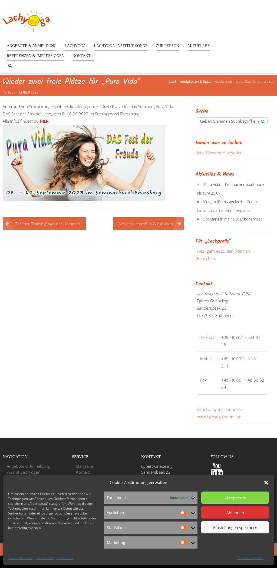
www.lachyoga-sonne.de (219, 416)
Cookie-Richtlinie (20, 558)
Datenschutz (44, 558)
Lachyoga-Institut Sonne (121, 46)
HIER (44, 121)
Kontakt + (83, 56)
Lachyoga (75, 46)
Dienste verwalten (250, 558)
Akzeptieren (235, 497)
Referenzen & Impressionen (35, 56)
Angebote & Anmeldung (32, 46)
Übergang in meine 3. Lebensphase (233, 219)
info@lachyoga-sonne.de (219, 409)
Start (172, 81)
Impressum (65, 558)
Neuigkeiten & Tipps (195, 81)
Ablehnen (235, 512)
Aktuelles (198, 46)
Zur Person (167, 46)
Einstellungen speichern (235, 527)
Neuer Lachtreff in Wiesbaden (146, 223)
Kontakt (83, 472)
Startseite (84, 466)
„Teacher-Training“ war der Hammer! (47, 223)
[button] (266, 482)
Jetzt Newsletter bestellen (220, 152)
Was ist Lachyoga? (23, 472)
